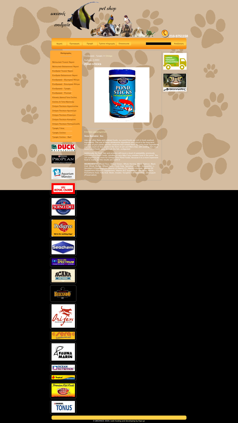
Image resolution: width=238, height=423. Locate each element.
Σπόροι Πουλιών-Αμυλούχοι (64, 111)
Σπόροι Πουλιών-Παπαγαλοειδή (66, 124)
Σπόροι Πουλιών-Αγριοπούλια (65, 106)
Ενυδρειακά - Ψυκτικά (61, 93)
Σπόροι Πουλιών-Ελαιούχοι (64, 115)
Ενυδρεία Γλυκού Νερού (62, 71)
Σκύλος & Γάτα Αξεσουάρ (63, 102)
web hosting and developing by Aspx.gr (128, 421)
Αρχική (59, 43)
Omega (109, 56)
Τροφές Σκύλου (59, 133)
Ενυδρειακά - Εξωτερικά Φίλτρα (65, 80)
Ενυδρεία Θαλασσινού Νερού (65, 75)
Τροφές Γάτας (58, 128)
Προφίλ (90, 43)
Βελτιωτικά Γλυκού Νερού (63, 62)
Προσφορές (75, 43)
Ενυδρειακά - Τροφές (61, 88)
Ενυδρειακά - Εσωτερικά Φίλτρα (66, 84)
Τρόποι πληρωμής (107, 43)
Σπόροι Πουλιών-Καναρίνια (64, 119)
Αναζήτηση (179, 43)
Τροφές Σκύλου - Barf (61, 137)
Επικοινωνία (124, 43)
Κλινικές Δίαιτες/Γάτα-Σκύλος (64, 97)
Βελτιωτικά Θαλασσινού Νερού (65, 66)
